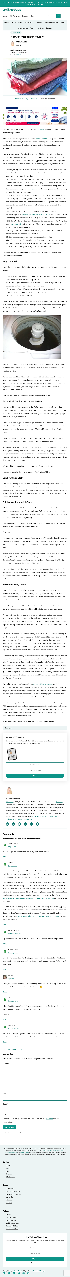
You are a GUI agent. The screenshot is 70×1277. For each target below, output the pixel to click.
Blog (27, 99)
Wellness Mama (19, 99)
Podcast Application (13, 1191)
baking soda (32, 189)
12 (23, 1049)
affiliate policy (18, 54)
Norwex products (41, 138)
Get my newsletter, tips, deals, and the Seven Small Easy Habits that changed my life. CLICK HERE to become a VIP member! (35, 3)
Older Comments (9, 1049)
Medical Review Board (13, 1194)
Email (5, 1104)
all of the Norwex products (43, 684)
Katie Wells (9, 802)
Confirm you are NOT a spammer (17, 1133)
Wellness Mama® (17, 1271)
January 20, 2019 (14, 1028)
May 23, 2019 (13, 953)
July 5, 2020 (12, 866)
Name (5, 1093)
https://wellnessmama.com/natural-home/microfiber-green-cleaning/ (28, 898)
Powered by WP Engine (39, 1271)
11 (22, 1049)
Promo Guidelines (12, 1226)
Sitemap (9, 1200)
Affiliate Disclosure (12, 1152)
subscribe (49, 1119)
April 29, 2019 (13, 978)
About (8, 1168)
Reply (5, 856)
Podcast (9, 1174)
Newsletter (10, 1188)
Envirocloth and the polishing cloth (36, 214)
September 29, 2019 (15, 933)
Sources (8, 728)
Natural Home (15, 32)
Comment (7, 1063)
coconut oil (16, 224)
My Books (9, 1197)
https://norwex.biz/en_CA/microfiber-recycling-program (38, 916)
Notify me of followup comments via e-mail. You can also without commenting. (31, 1120)
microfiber (41, 129)
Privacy (8, 1214)
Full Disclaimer (56, 1150)
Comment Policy (24, 1152)
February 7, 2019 (14, 1001)
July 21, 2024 (12, 846)
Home (8, 1165)
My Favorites (10, 1177)
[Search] (58, 16)
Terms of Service (47, 1150)
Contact (9, 1203)
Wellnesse (59, 802)
